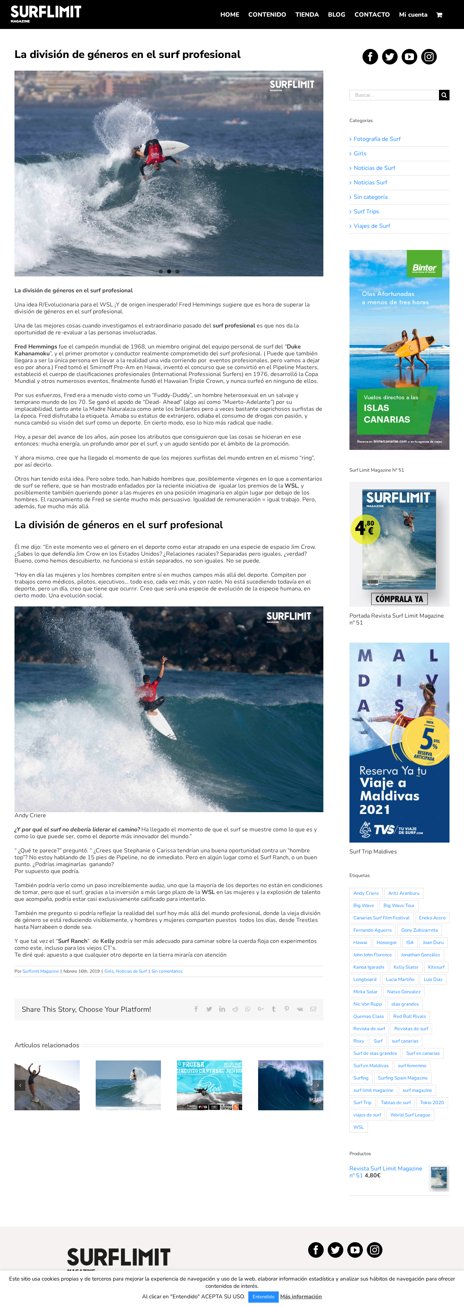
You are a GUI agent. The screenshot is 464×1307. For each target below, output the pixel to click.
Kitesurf (436, 967)
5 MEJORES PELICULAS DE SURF (47, 1070)
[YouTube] (409, 56)
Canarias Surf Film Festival (381, 918)
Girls (109, 971)
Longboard (365, 979)
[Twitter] (390, 56)
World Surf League (410, 1115)
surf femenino (412, 1065)
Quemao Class (368, 1016)
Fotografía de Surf (377, 139)
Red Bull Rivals (409, 1016)
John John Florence (372, 955)
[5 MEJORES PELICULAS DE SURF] (47, 1085)
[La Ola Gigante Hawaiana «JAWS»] (290, 1085)
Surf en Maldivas (371, 1065)
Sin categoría (371, 197)
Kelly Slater (406, 967)
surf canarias (405, 1041)
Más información (301, 1296)
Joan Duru (433, 942)
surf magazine (417, 1090)
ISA (410, 942)
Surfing (361, 1078)
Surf (378, 1041)
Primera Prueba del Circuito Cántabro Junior (209, 1070)
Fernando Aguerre (372, 930)
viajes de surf (367, 1115)
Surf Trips (366, 211)
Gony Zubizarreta (419, 930)
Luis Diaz (433, 979)
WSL (358, 1127)
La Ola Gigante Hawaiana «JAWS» (291, 1070)
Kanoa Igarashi (368, 967)
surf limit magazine (373, 1090)
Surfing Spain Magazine (403, 1078)
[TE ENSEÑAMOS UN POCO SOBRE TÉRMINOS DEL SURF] (128, 1085)
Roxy (358, 1041)
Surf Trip (362, 1102)
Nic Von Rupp (367, 1004)
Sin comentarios (167, 971)
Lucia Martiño (400, 979)
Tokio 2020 (432, 1102)
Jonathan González (420, 955)
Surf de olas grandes (375, 1053)
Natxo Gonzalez (403, 992)
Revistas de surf (411, 1029)
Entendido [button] (263, 1297)
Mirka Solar (365, 992)
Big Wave (363, 905)
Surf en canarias (423, 1053)
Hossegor (387, 942)
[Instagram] (429, 56)
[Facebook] (370, 56)
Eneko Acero (432, 918)
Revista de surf (369, 1029)
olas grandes (405, 1004)
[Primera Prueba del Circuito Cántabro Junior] (209, 1085)
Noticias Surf (370, 182)
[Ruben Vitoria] (168, 173)
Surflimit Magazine (40, 971)
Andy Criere (366, 893)
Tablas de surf (396, 1102)
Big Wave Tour (399, 905)
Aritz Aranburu (403, 893)
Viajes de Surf (372, 226)
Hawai (360, 942)
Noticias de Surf (131, 971)
